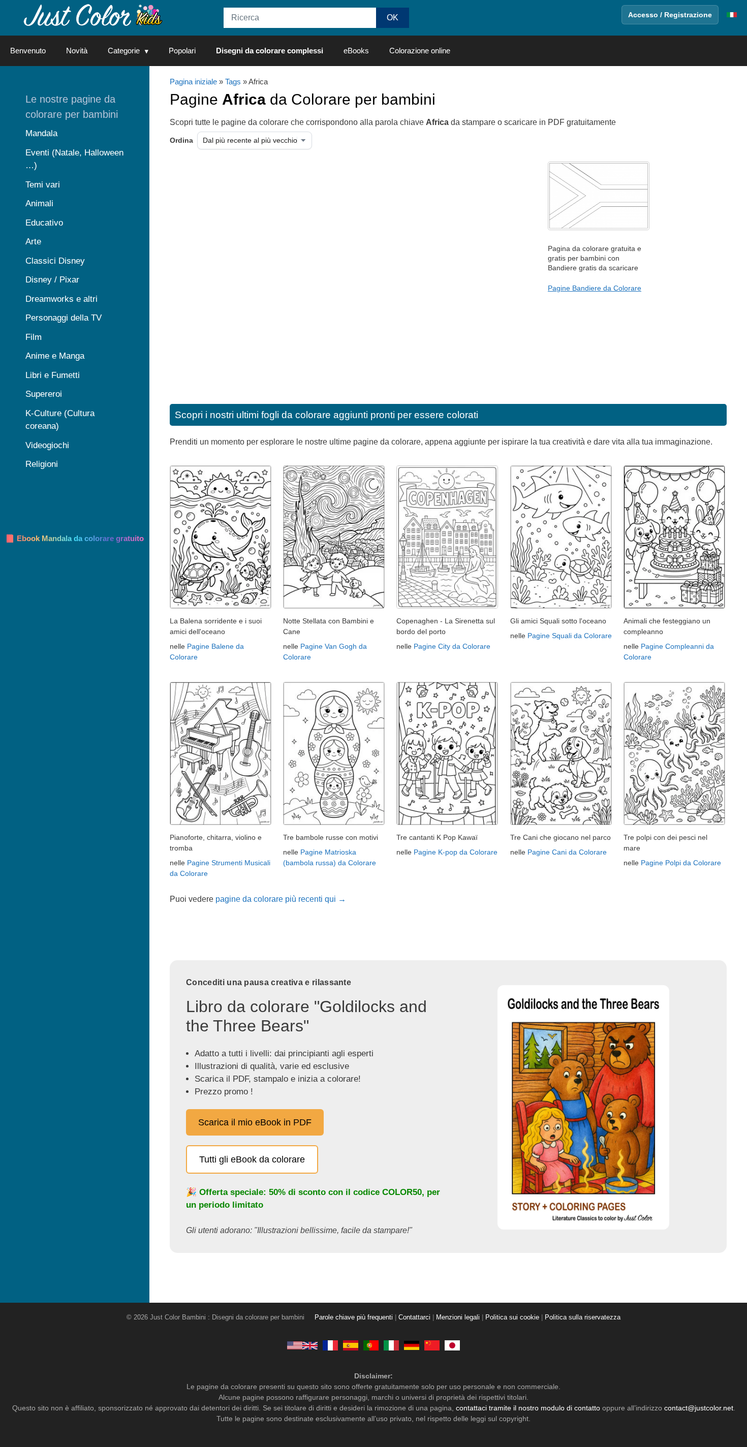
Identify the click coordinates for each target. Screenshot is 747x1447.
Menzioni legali (458, 1317)
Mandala (41, 133)
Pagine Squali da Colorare (569, 636)
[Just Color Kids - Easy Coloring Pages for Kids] (302, 1344)
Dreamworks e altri (61, 299)
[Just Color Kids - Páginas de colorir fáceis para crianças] (371, 1344)
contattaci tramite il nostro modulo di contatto (528, 1408)
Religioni (41, 464)
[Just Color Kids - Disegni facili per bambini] (391, 1344)
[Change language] (732, 14)
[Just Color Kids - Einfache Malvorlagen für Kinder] (411, 1344)
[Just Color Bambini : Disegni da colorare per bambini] (93, 14)
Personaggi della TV (63, 318)
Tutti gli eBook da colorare (252, 1159)
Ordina (181, 140)
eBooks (356, 50)
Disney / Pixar (52, 280)
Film (33, 337)
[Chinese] (432, 1344)
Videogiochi (47, 445)
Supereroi (43, 394)
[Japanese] (452, 1344)
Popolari (182, 50)
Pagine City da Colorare (452, 646)
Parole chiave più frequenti (354, 1317)
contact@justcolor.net (698, 1408)
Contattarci (414, 1317)
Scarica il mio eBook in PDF (255, 1122)
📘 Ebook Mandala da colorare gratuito (74, 538)
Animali (39, 203)
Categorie (124, 50)
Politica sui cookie (512, 1317)
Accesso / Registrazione (670, 15)
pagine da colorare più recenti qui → (280, 899)
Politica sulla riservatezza (582, 1317)
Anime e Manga (54, 356)
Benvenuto (28, 50)
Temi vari (42, 185)
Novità (76, 50)
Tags (233, 81)
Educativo (44, 223)
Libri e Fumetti (52, 375)
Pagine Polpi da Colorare (681, 863)
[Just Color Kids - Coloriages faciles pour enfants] (330, 1344)
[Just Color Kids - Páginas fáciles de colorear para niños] (350, 1344)
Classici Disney (55, 261)
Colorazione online (419, 50)
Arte (33, 241)
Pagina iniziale (193, 81)
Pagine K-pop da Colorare (455, 852)
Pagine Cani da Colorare (567, 852)
